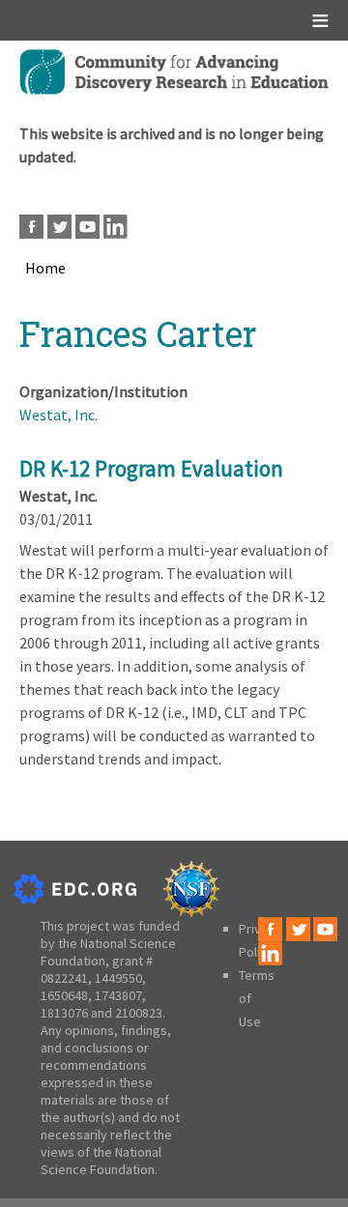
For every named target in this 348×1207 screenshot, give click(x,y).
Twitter (59, 227)
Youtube (87, 227)
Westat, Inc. (58, 414)
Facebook (31, 227)
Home (45, 267)
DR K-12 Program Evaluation (151, 468)
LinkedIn (115, 227)
